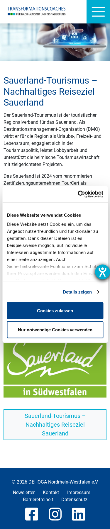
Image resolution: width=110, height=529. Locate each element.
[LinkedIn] (78, 514)
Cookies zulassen (55, 310)
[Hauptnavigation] (98, 11)
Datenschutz (74, 499)
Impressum (78, 492)
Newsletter (24, 492)
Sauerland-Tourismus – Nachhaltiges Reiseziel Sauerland (55, 424)
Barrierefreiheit (38, 499)
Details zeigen (77, 291)
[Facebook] (31, 514)
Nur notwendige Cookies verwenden (55, 329)
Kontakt (51, 492)
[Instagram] (55, 514)
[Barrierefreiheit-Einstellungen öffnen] (102, 271)
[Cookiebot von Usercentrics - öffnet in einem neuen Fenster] (78, 194)
